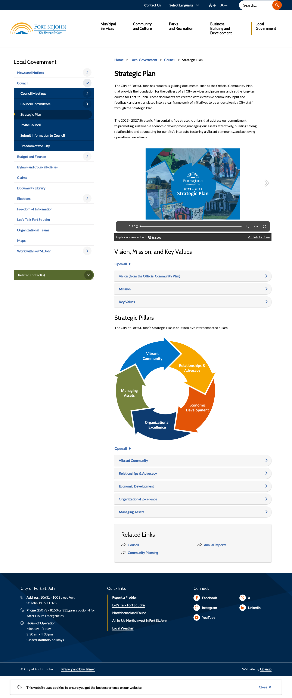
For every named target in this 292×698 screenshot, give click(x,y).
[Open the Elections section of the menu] (87, 198)
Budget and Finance (31, 156)
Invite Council (31, 125)
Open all (121, 264)
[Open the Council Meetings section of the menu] (87, 93)
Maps (21, 240)
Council (22, 83)
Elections (24, 198)
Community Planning (143, 552)
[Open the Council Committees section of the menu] (87, 104)
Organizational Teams (33, 230)
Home (119, 60)
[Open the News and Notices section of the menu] (87, 72)
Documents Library (31, 188)
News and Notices (30, 72)
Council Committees (35, 104)
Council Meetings (33, 93)
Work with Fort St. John (34, 251)
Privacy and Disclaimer (78, 669)
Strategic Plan (31, 114)
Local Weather (123, 628)
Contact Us (152, 5)
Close (263, 687)
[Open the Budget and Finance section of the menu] (87, 156)
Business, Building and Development (221, 28)
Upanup (265, 669)
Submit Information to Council (43, 135)
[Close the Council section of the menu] (87, 83)
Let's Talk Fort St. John (33, 219)
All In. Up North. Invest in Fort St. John (139, 620)
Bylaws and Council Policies (37, 167)
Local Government (266, 26)
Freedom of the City (35, 146)
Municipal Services (108, 26)
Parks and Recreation (181, 26)
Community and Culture (142, 26)
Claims (22, 177)
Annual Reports (215, 545)
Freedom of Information (34, 209)
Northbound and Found (129, 613)
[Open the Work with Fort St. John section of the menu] (87, 251)
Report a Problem (125, 597)
